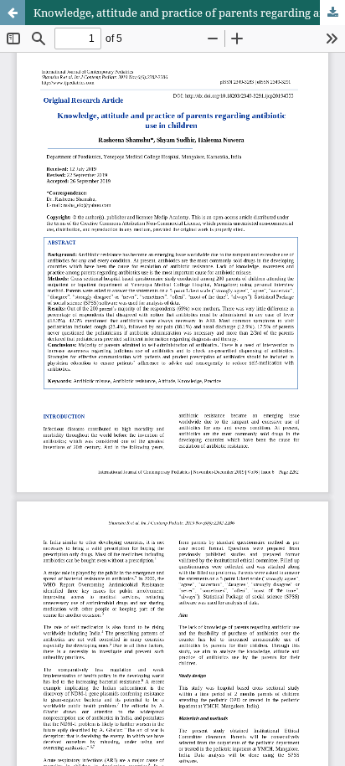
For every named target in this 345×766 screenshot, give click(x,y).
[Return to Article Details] (12, 12)
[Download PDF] (332, 12)
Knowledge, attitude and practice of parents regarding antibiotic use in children (189, 12)
